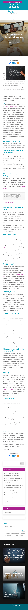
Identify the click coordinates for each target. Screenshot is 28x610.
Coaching (11, 42)
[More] (18, 63)
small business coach (11, 106)
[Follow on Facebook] (10, 7)
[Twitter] (15, 63)
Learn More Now (9, 202)
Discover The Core (10, 526)
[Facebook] (10, 63)
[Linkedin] (13, 63)
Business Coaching (21, 39)
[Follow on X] (13, 7)
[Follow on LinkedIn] (15, 7)
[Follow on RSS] (18, 7)
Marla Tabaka (7, 39)
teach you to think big (8, 389)
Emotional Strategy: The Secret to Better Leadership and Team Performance (13, 480)
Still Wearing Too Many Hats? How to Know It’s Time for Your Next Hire (13, 575)
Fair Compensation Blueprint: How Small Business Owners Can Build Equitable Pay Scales (13, 500)
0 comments (16, 42)
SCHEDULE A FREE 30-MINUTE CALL (12, 2)
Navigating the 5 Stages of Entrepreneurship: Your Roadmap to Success (13, 492)
